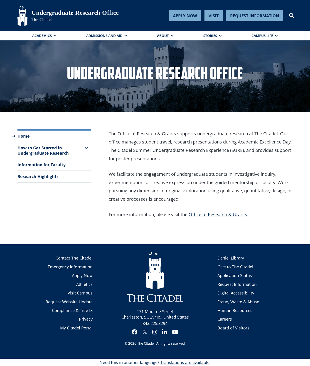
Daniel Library (230, 258)
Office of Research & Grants (218, 214)
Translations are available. (185, 362)
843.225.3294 (155, 323)
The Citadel (146, 343)
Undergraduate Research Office (75, 12)
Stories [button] (210, 35)
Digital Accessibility (235, 293)
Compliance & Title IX (72, 310)
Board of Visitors (233, 328)
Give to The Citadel (235, 267)
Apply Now (185, 15)
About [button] (163, 35)
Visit (214, 15)
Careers (224, 319)
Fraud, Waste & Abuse (238, 301)
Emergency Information (70, 267)
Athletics (84, 284)
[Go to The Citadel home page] (22, 15)
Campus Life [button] (262, 35)
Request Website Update (69, 301)
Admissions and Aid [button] (104, 35)
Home (23, 136)
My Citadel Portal (76, 328)
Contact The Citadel (74, 258)
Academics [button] (42, 35)
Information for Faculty (41, 164)
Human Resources (234, 310)
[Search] (291, 15)
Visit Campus (80, 293)
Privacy (86, 319)
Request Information (254, 15)
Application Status (234, 275)
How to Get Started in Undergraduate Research (43, 150)
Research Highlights (38, 176)
